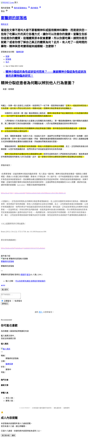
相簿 (7, 56)
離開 (13, 435)
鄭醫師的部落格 (14, 18)
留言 (28, 275)
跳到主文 (4, 24)
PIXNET (27, 408)
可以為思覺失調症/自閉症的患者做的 (30, 281)
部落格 (8, 59)
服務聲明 (67, 408)
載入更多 (5, 289)
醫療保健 (20, 52)
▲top (3, 285)
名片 (7, 62)
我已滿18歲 (6, 435)
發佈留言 (5, 304)
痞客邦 (23, 275)
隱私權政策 (57, 408)
